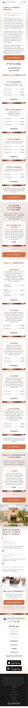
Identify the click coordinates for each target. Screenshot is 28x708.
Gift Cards (14, 644)
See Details (14, 99)
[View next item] (16, 249)
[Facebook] (12, 622)
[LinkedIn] (15, 622)
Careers (14, 648)
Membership (14, 641)
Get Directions (14, 633)
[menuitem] (14, 686)
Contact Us (14, 652)
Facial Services (14, 70)
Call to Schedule (13, 57)
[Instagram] (10, 622)
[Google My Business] (18, 622)
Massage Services (14, 68)
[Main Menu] (25, 2)
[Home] (9, 2)
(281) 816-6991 (14, 626)
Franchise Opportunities (14, 656)
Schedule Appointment (13, 602)
